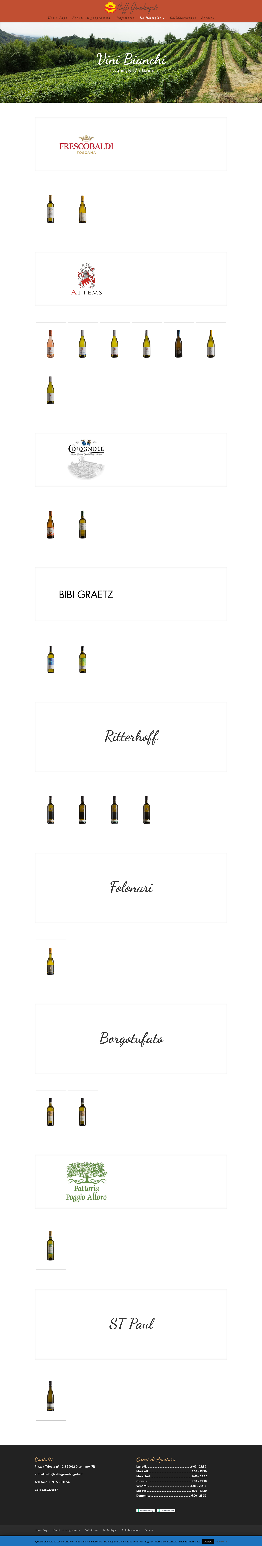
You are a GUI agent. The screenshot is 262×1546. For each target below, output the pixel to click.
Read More (221, 1541)
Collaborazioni (183, 18)
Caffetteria (125, 18)
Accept (208, 1541)
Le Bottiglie (150, 18)
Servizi (207, 18)
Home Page (57, 18)
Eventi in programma (91, 18)
